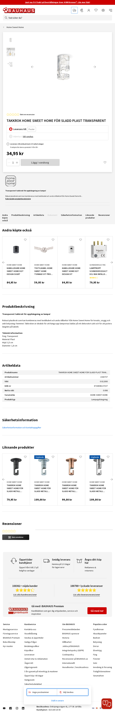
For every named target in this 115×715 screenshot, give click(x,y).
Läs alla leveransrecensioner (86, 594)
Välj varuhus (28, 136)
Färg (95, 654)
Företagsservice (10, 633)
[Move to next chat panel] (107, 703)
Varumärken (98, 675)
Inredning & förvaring (102, 667)
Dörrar (96, 646)
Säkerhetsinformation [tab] (20, 420)
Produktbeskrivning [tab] (18, 306)
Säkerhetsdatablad (33, 684)
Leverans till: (20, 129)
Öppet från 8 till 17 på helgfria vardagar (28, 569)
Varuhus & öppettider (34, 637)
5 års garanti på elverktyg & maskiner (41, 671)
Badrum (96, 637)
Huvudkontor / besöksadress (75, 667)
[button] (15, 537)
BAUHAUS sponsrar (70, 633)
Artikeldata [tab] (11, 365)
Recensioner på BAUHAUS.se (75, 658)
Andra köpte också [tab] (17, 230)
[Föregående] (32, 67)
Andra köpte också (5, 218)
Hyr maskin (8, 646)
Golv (95, 663)
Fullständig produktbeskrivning (18, 199)
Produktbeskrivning (20, 215)
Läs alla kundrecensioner (25, 594)
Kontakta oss (30, 629)
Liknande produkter (90, 216)
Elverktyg (97, 650)
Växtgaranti (29, 679)
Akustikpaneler (100, 633)
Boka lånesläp (9, 642)
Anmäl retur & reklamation (36, 658)
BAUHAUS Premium (11, 637)
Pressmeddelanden (71, 629)
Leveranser (29, 654)
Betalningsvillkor (31, 646)
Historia (65, 637)
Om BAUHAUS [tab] (68, 624)
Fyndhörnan (98, 629)
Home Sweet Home (15, 27)
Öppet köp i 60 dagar (33, 675)
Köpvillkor (28, 650)
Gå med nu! (97, 611)
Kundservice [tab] (30, 624)
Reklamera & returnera (90, 569)
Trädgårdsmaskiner (102, 671)
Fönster (96, 658)
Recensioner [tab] (12, 523)
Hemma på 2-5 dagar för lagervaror (61, 566)
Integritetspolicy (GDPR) (73, 650)
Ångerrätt (28, 663)
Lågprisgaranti (30, 667)
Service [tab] (6, 624)
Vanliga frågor (30, 642)
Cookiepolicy (68, 654)
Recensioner (104, 215)
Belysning (97, 642)
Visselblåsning (30, 633)
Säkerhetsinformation (71, 215)
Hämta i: (17, 136)
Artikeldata (38, 215)
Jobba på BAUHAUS (71, 646)
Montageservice (10, 629)
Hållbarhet (66, 642)
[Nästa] (95, 67)
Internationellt (68, 663)
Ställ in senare (57, 700)
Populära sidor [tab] (100, 624)
